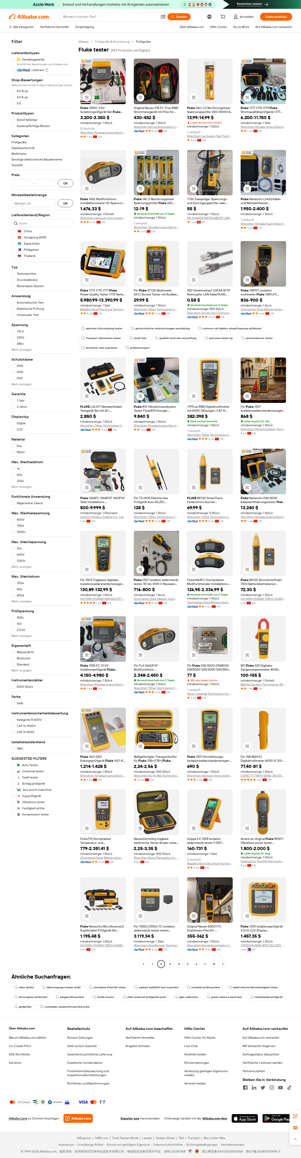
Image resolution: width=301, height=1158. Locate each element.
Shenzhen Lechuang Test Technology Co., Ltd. (210, 136)
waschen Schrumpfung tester (104, 328)
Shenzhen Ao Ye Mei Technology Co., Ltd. (156, 775)
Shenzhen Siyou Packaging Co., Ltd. (156, 857)
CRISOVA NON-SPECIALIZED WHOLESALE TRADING (263, 945)
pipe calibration (188, 997)
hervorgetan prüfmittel (33, 997)
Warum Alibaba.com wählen (27, 1037)
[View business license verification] (190, 1151)
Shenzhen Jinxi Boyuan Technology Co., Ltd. (156, 945)
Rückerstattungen (196, 1062)
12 (214, 964)
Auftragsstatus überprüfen (261, 1054)
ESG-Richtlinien (19, 1054)
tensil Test (140, 338)
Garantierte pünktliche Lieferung (89, 1054)
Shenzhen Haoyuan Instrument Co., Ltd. (103, 218)
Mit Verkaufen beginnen (259, 1046)
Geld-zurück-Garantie (82, 1046)
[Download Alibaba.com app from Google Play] (277, 1118)
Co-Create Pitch (20, 1046)
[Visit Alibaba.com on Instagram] (271, 1087)
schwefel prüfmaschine (205, 987)
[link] (295, 1116)
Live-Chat (191, 1046)
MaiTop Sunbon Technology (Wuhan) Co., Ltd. (263, 684)
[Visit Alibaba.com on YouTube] (280, 1087)
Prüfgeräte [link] (143, 41)
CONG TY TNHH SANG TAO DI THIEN (263, 775)
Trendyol (194, 1138)
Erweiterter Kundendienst (84, 1062)
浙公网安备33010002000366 (222, 1151)
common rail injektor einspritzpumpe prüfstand (232, 328)
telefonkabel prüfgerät (269, 997)
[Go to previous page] (143, 964)
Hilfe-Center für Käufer (200, 1037)
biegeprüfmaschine (72, 997)
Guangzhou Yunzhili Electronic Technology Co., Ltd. (263, 861)
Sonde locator (105, 997)
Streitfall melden (195, 1054)
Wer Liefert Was (214, 1138)
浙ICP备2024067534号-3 (263, 1151)
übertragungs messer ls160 (64, 987)
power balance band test (226, 997)
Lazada (147, 1138)
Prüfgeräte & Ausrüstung (112, 41)
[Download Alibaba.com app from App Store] (245, 1118)
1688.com (101, 1138)
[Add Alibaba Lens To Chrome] (78, 1118)
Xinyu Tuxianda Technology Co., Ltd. (210, 693)
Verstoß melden (195, 1083)
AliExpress (84, 1138)
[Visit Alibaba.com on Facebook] (245, 1087)
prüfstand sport (140, 347)
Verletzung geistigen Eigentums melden (206, 1073)
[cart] (223, 17)
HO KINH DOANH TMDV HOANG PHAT (263, 599)
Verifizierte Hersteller (140, 1037)
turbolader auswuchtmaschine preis (67, 1006)
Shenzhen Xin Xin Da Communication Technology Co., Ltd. (210, 313)
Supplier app (130, 1118)
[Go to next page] (223, 964)
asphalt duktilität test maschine (158, 987)
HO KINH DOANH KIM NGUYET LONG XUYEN (103, 599)
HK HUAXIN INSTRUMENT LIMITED (210, 218)
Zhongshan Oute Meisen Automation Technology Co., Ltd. (263, 309)
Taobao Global (165, 1138)
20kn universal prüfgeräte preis (146, 997)
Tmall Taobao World (125, 1138)
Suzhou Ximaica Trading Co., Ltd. (102, 517)
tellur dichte (26, 987)
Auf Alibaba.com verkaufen (261, 1037)
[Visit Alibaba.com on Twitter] (263, 1087)
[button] (163, 16)
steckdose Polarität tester (109, 987)
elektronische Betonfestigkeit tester (255, 987)
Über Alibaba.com (22, 1028)
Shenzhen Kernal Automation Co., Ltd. (156, 127)
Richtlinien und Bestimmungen (88, 1083)
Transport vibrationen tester (103, 338)
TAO (181, 1138)
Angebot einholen (138, 1046)
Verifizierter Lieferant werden (263, 1062)
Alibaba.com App (215, 1118)
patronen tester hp (221, 338)
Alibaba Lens (18, 1118)
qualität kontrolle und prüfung (177, 338)
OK (65, 183)
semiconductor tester (259, 338)
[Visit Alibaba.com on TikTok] (289, 1087)
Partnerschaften (254, 1071)
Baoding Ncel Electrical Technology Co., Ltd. (103, 309)
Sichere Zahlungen (80, 1037)
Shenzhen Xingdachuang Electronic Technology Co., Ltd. (103, 132)
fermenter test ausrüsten (101, 347)
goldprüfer (25, 1006)
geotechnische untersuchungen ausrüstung (162, 328)
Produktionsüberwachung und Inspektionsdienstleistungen (88, 1073)
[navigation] (42, 503)
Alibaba (83, 41)
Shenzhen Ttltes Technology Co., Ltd (156, 309)
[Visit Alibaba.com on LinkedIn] (254, 1087)
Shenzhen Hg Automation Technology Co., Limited (263, 429)
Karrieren (15, 1062)
